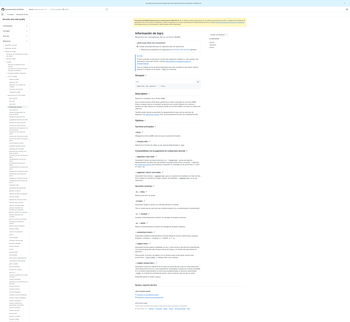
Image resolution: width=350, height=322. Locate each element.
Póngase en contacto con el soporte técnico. (150, 297)
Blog (188, 308)
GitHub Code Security (181, 50)
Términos (151, 308)
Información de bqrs (22, 14)
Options (139, 120)
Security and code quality (14, 19)
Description (141, 93)
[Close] (344, 3)
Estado (165, 308)
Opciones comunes (143, 186)
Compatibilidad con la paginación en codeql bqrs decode (160, 151)
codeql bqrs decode (152, 114)
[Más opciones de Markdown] (227, 34)
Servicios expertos (180, 308)
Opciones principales (144, 127)
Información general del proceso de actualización (229, 22)
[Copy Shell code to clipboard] (198, 82)
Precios (171, 308)
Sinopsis (139, 75)
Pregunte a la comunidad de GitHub (147, 295)
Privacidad (158, 308)
